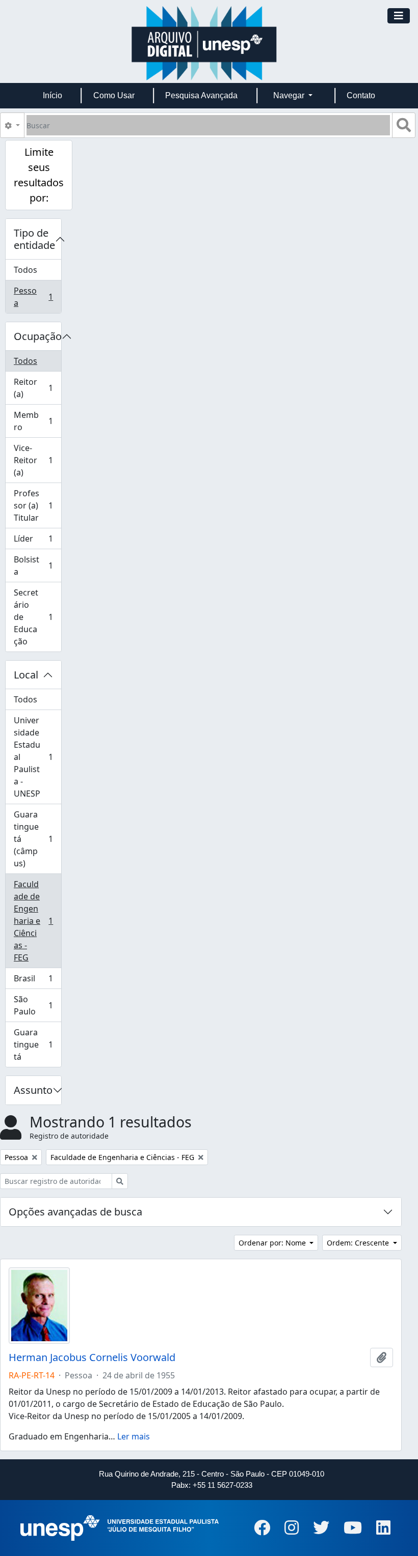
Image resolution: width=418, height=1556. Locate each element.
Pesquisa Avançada (201, 95)
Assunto (33, 1090)
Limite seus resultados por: (39, 175)
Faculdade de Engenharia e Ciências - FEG (37, 921)
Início (52, 95)
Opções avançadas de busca (75, 1212)
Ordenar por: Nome (273, 1243)
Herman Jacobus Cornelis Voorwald (92, 1357)
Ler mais (133, 1436)
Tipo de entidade (34, 239)
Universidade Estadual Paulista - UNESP (37, 757)
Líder (37, 541)
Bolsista (37, 565)
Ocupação (37, 336)
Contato (361, 95)
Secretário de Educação (37, 617)
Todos (25, 269)
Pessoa (37, 296)
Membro (37, 421)
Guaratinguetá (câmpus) (37, 839)
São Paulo (37, 1005)
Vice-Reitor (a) (37, 460)
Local (26, 675)
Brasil (37, 981)
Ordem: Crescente (359, 1243)
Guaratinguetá (37, 1044)
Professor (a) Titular (37, 505)
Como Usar (114, 95)
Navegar (289, 95)
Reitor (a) (37, 388)
